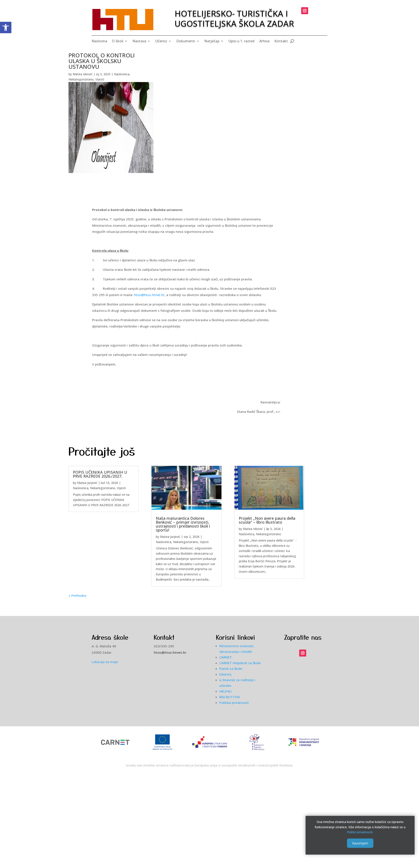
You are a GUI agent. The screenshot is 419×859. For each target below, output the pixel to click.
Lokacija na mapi (105, 662)
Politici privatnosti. (360, 832)
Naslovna (99, 41)
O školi (117, 41)
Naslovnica (121, 74)
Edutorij (225, 674)
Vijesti (99, 79)
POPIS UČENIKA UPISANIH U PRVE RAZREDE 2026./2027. (100, 474)
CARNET (225, 657)
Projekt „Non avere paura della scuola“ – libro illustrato (267, 520)
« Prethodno (77, 595)
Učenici (161, 41)
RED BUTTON (229, 697)
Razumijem (360, 843)
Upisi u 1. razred (241, 41)
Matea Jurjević (87, 483)
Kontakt (281, 41)
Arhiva (264, 41)
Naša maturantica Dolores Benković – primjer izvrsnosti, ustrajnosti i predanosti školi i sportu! (183, 524)
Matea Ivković (83, 74)
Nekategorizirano (81, 79)
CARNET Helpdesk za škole (240, 663)
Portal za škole (230, 668)
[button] (5, 27)
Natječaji (211, 41)
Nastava (139, 41)
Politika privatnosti (234, 702)
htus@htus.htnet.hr (149, 295)
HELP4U (225, 691)
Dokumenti (185, 41)
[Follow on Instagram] (304, 10)
